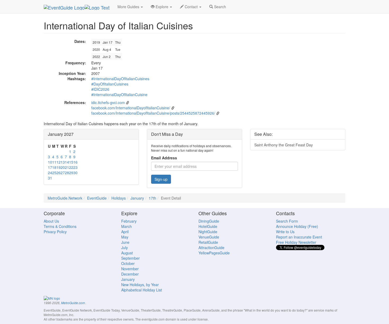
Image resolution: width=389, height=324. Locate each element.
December (130, 274)
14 (67, 162)
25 (54, 172)
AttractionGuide (211, 247)
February (129, 221)
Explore (162, 6)
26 (58, 172)
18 (54, 167)
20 (63, 167)
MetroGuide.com (73, 303)
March (126, 226)
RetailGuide (208, 242)
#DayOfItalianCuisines (109, 84)
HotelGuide (207, 226)
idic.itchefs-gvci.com (108, 102)
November (130, 268)
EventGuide (97, 198)
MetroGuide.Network (65, 198)
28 (67, 172)
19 (58, 167)
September (130, 258)
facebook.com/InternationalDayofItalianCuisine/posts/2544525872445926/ (153, 113)
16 (75, 162)
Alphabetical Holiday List (141, 289)
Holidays (118, 198)
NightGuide (207, 231)
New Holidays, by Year (140, 284)
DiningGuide (208, 221)
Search (219, 6)
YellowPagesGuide (214, 252)
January (137, 198)
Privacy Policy (55, 231)
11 (54, 162)
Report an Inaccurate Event (299, 237)
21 (67, 167)
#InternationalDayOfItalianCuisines (120, 78)
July (124, 247)
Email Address (164, 157)
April (125, 231)
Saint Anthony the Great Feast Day (283, 144)
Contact (191, 6)
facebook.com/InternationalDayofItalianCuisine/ (130, 107)
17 (50, 167)
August (127, 252)
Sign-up (161, 179)
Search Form (287, 221)
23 (75, 167)
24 (50, 172)
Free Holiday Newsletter (296, 242)
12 (58, 162)
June (125, 242)
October (128, 263)
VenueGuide (208, 237)
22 (71, 167)
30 (75, 172)
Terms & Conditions (60, 226)
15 (71, 162)
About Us (51, 221)
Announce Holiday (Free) (297, 226)
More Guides (128, 6)
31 (50, 178)
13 (63, 162)
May (124, 237)
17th (152, 198)
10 (50, 162)
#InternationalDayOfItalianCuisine (119, 94)
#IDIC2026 (100, 89)
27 (63, 172)
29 (71, 172)
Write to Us (285, 231)
